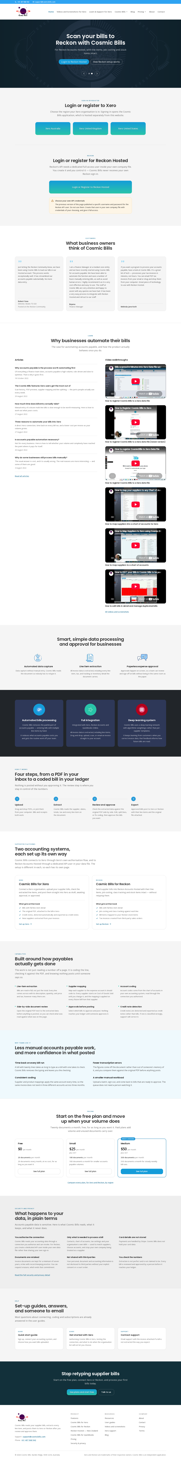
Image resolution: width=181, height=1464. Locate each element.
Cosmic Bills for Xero (34, 884)
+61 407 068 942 (22, 2)
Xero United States (128, 128)
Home (51, 11)
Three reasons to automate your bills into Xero (38, 421)
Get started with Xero (81, 1334)
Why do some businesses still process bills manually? (41, 457)
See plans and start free (82, 1392)
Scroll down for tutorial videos (109, 63)
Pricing (141, 11)
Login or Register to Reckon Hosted (90, 187)
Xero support (110, 1430)
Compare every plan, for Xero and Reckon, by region (90, 1182)
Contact (161, 11)
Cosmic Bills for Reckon (113, 884)
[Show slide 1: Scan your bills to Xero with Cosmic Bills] (89, 73)
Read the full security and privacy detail (32, 1275)
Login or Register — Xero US (71, 63)
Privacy (142, 1426)
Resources (109, 1418)
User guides (110, 1422)
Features (74, 1418)
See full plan (39, 1171)
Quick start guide (27, 1334)
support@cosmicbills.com (44, 2)
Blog (133, 11)
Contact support (130, 1334)
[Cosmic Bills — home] (23, 12)
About (152, 11)
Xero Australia (53, 128)
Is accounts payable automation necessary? (37, 439)
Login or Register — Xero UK (109, 56)
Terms (142, 1430)
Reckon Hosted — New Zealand (84, 1430)
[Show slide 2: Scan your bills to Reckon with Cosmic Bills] (92, 73)
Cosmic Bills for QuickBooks (82, 1435)
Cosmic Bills (120, 11)
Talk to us (106, 1392)
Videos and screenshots (115, 1426)
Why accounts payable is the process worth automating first (45, 367)
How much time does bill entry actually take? (37, 403)
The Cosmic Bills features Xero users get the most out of (43, 385)
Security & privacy (78, 1443)
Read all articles (22, 476)
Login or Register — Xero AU (72, 56)
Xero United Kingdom (90, 128)
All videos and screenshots (117, 611)
